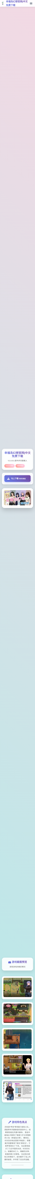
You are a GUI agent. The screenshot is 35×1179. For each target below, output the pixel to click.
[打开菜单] (31, 3)
